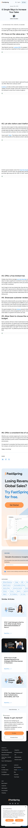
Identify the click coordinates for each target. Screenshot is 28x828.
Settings (13, 823)
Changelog (5, 793)
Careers (18, 769)
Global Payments (5, 750)
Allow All (19, 820)
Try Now (14, 733)
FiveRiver (4, 87)
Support (5, 594)
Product (12, 591)
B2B (22, 582)
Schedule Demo (14, 737)
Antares (19, 309)
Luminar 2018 (17, 47)
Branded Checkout (5, 754)
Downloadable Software (19, 585)
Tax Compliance (13, 594)
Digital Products (7, 585)
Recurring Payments (18, 752)
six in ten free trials (22, 279)
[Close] (25, 806)
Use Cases (23, 594)
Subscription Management (7, 752)
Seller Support (6, 788)
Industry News (6, 588)
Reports (19, 591)
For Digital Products (5, 774)
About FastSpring (17, 767)
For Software (4, 772)
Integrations (17, 750)
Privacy (11, 817)
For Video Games (5, 769)
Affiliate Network (18, 757)
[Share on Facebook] (6, 459)
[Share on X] (9, 459)
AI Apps (16, 582)
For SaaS (3, 767)
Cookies (16, 817)
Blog (15, 772)
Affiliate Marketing (7, 582)
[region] (14, 815)
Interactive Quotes (17, 588)
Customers (16, 774)
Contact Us (4, 785)
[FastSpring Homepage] (14, 800)
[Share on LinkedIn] (3, 459)
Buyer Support (4, 783)
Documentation (6, 790)
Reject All (9, 820)
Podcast (5, 591)
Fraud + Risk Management (7, 760)
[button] (15, 2)
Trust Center (18, 777)
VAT (15, 754)
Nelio (10, 135)
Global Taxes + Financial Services (6, 758)
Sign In (18, 2)
